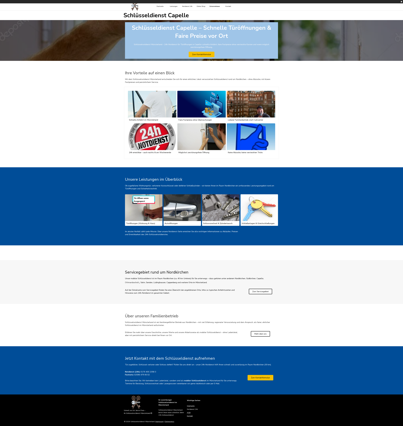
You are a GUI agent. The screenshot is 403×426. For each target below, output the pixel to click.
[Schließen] (401, 2)
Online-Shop (201, 6)
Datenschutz (169, 421)
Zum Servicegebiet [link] (260, 291)
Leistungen (173, 6)
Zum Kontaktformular (201, 54)
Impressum (159, 421)
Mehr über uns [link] (260, 333)
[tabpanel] (201, 81)
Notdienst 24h (187, 6)
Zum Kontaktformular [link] (260, 377)
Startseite (160, 6)
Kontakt (228, 6)
